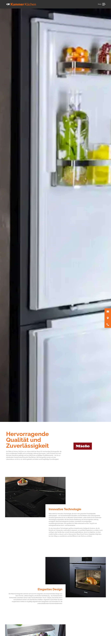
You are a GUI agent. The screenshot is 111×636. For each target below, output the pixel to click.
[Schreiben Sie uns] (107, 311)
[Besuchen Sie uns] (107, 318)
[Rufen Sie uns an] (107, 324)
